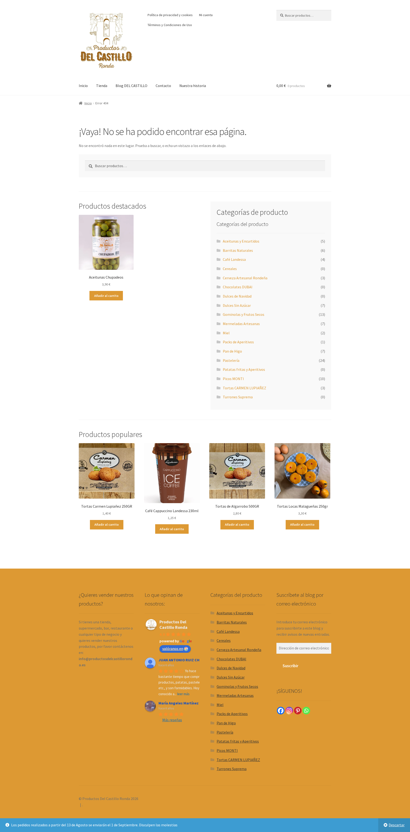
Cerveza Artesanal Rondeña (245, 278)
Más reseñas (172, 719)
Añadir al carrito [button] (106, 296)
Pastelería (231, 360)
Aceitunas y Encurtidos (241, 241)
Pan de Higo (232, 351)
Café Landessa (234, 259)
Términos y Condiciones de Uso (170, 25)
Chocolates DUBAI (237, 287)
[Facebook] (280, 710)
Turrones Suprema (238, 397)
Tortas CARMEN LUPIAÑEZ (244, 388)
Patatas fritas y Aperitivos (244, 369)
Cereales (230, 268)
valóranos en (172, 648)
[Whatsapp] (306, 710)
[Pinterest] (298, 710)
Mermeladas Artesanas (241, 323)
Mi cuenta (206, 15)
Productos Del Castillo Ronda (173, 624)
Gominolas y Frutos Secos (243, 314)
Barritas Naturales (238, 250)
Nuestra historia (192, 85)
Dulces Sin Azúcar (237, 305)
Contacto (163, 85)
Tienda (101, 85)
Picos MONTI (233, 378)
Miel (226, 333)
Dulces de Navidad (237, 296)
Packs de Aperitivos (238, 342)
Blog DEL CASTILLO (131, 85)
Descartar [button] (397, 825)
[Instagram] (289, 710)
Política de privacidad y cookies (170, 15)
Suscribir (290, 665)
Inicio (83, 85)
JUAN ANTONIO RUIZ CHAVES (183, 659)
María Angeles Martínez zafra (183, 703)
